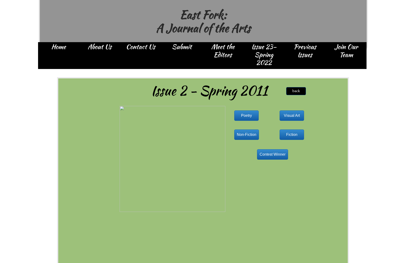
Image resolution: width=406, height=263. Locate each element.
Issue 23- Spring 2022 (264, 55)
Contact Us (140, 47)
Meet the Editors (222, 51)
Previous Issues (305, 51)
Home (58, 47)
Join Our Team (346, 51)
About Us (100, 47)
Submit (182, 47)
